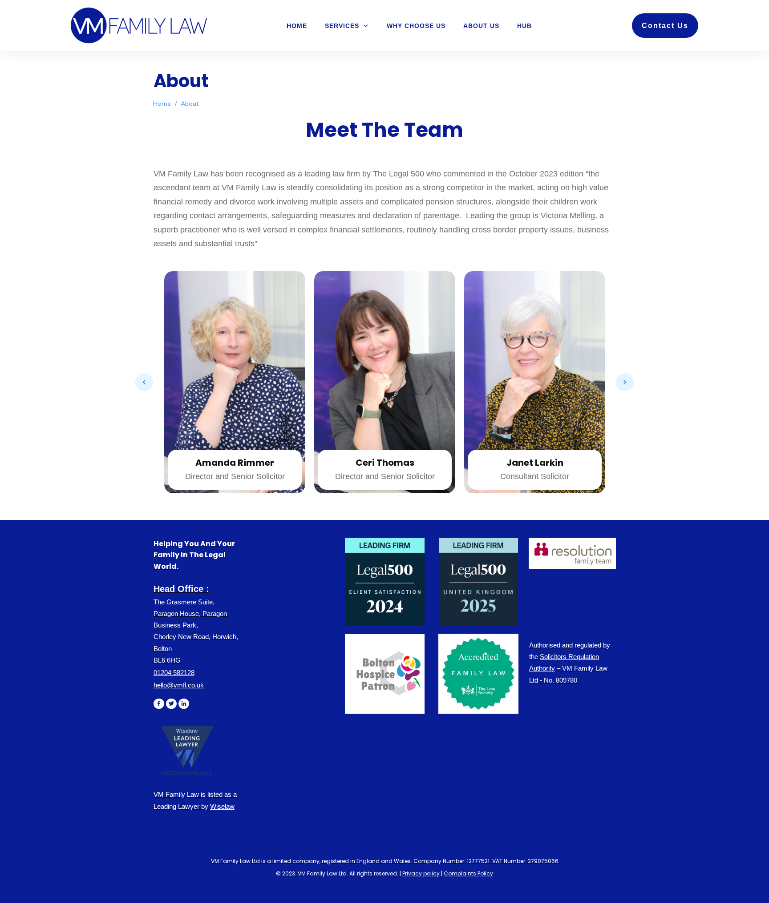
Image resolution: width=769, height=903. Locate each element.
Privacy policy (421, 873)
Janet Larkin (384, 462)
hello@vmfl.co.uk (179, 685)
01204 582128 (174, 672)
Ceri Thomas (235, 462)
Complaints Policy (468, 873)
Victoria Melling (534, 454)
